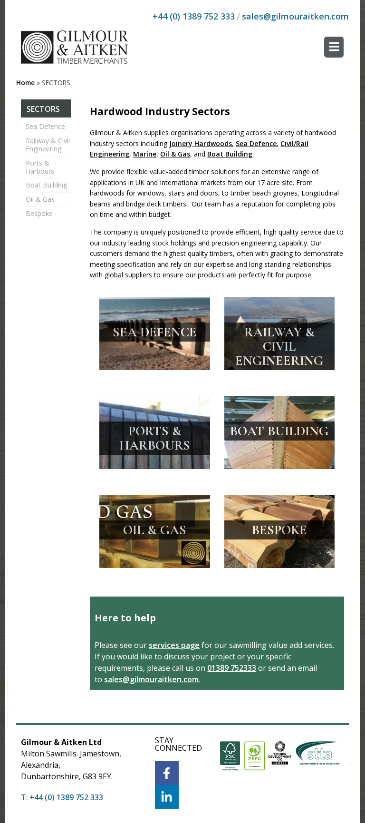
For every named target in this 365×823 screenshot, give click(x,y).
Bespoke (39, 213)
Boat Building (46, 184)
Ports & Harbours (40, 167)
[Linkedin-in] (167, 797)
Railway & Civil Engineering (48, 144)
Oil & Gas (40, 199)
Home (25, 82)
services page (174, 645)
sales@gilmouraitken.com (295, 16)
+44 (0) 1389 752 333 (194, 16)
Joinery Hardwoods (200, 143)
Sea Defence (45, 126)
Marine (144, 153)
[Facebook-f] (167, 773)
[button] (334, 47)
